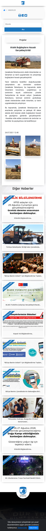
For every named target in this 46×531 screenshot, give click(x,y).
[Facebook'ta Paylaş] (23, 15)
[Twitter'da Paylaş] (26, 15)
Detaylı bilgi (22, 528)
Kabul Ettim (33, 528)
